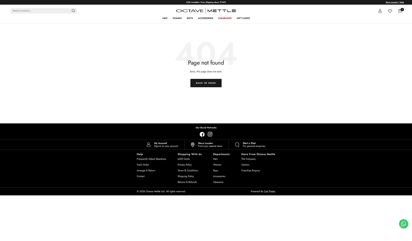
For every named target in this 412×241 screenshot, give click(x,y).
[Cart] (400, 10)
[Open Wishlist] (390, 10)
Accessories (205, 18)
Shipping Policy (186, 176)
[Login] (380, 10)
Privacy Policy (185, 164)
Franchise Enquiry (250, 170)
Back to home (206, 83)
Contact (141, 176)
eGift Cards (184, 159)
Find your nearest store (210, 144)
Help (402, 2)
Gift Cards (243, 18)
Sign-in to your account (166, 144)
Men (164, 18)
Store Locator (392, 2)
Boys (190, 18)
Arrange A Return (146, 170)
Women (177, 18)
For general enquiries (254, 144)
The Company (248, 159)
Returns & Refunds (187, 182)
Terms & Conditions (188, 170)
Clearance (225, 18)
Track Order (143, 164)
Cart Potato (269, 191)
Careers (245, 164)
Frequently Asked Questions (151, 159)
